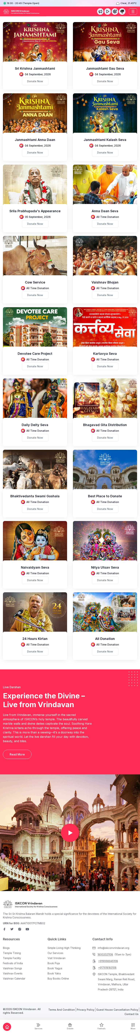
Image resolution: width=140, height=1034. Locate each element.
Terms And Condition (61, 1009)
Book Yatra (54, 973)
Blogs (6, 947)
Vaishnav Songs (12, 968)
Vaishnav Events (12, 973)
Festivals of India (13, 963)
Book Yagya (55, 968)
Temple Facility (12, 958)
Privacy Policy (85, 1009)
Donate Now (35, 81)
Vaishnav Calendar (14, 978)
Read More (17, 754)
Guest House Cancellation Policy (117, 1009)
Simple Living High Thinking (64, 947)
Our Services (55, 953)
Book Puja (54, 963)
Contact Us (132, 1014)
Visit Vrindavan (56, 958)
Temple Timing (12, 953)
